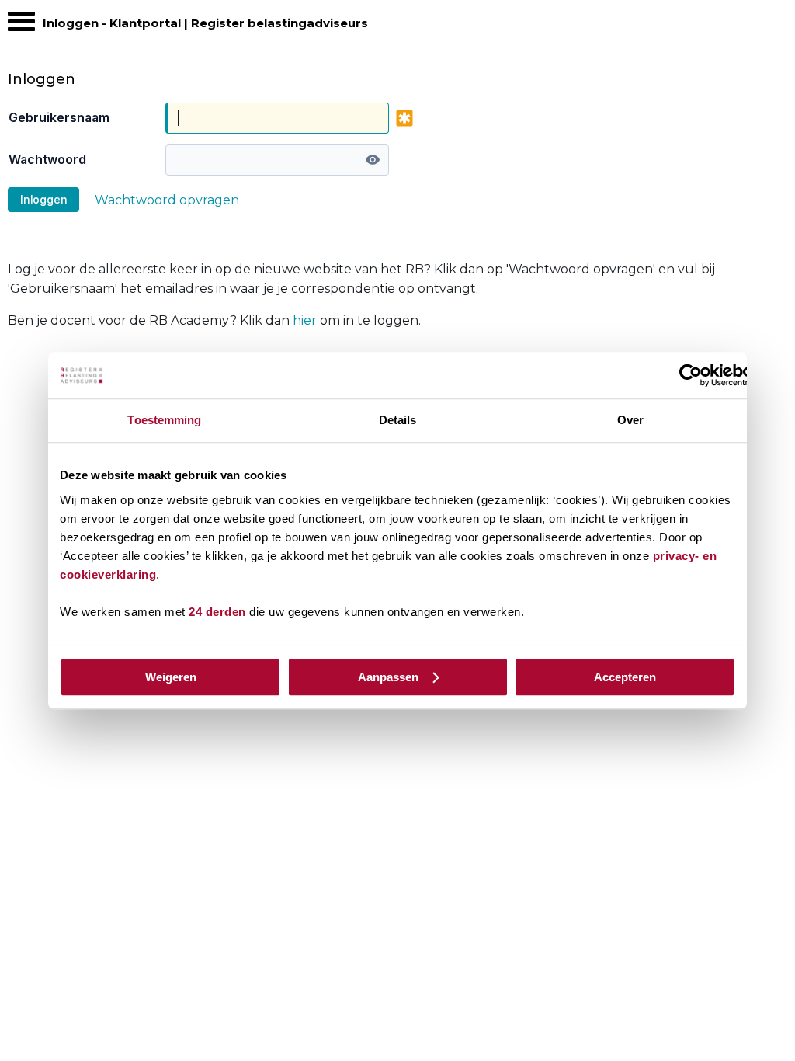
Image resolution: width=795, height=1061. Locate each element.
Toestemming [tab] (164, 419)
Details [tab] (398, 419)
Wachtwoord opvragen (167, 200)
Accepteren (625, 677)
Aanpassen (388, 677)
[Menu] (21, 25)
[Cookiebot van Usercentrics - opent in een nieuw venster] (691, 375)
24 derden (217, 611)
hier (305, 320)
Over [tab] (630, 419)
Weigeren (170, 677)
